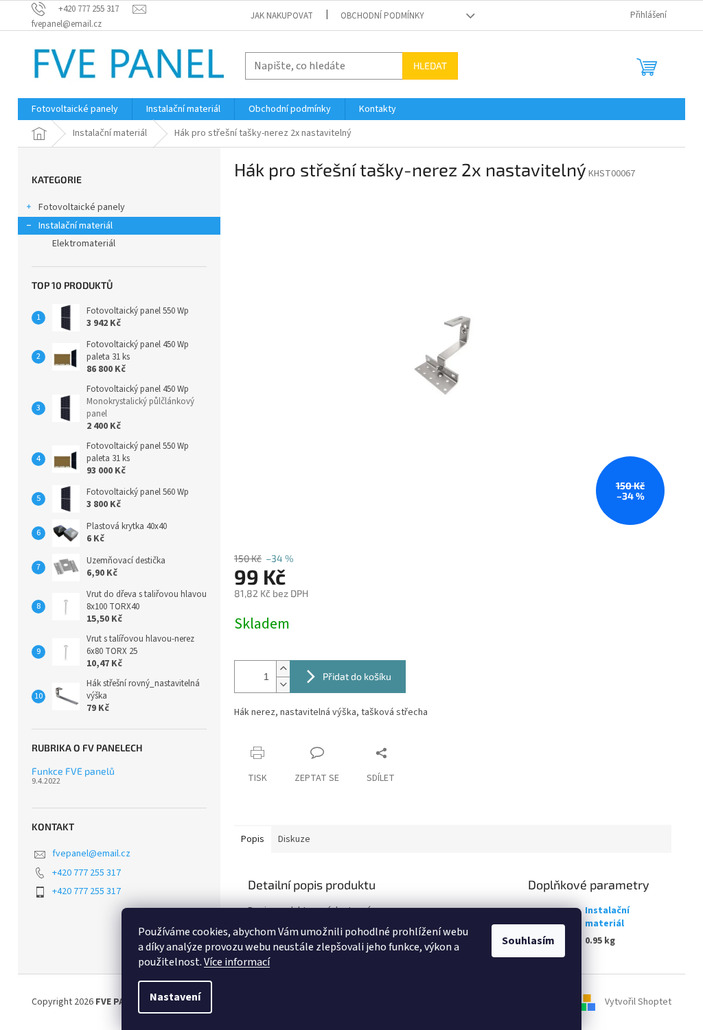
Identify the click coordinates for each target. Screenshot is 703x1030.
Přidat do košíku (357, 676)
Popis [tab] (252, 839)
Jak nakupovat (282, 16)
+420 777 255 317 (86, 873)
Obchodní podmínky (382, 16)
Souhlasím (528, 940)
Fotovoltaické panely (81, 207)
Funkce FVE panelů (73, 771)
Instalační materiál (75, 226)
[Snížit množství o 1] (283, 684)
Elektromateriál (83, 243)
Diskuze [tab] (294, 839)
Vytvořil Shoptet (638, 1002)
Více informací (237, 962)
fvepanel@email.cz (91, 854)
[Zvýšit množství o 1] (283, 669)
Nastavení (175, 997)
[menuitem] (75, 109)
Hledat (430, 65)
